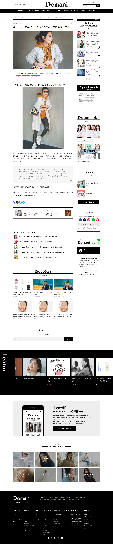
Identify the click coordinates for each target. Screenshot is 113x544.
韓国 (81, 99)
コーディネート (26, 17)
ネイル (25, 528)
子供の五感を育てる (57, 514)
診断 (89, 95)
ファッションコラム (17, 516)
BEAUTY (30, 11)
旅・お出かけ (45, 525)
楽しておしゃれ (91, 101)
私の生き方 (45, 530)
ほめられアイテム (26, 76)
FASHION (21, 11)
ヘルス (44, 521)
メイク (25, 514)
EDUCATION (57, 11)
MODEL (66, 11)
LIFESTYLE (46, 11)
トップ (14, 17)
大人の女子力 (82, 95)
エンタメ (44, 519)
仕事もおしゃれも (93, 97)
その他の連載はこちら (89, 202)
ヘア (25, 519)
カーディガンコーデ (34, 17)
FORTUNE (74, 11)
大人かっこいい (83, 103)
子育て (44, 523)
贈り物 (44, 534)
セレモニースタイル (88, 99)
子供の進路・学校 (56, 523)
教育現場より (55, 519)
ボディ (25, 521)
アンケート (88, 250)
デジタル (37, 519)
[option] (26, 370)
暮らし (44, 514)
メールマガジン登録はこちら (89, 224)
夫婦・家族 (45, 528)
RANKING (91, 11)
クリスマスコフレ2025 (29, 525)
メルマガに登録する (64, 429)
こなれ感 (18, 76)
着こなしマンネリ (83, 93)
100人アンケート (46, 532)
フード (44, 516)
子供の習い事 (55, 521)
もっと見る (88, 79)
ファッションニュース (17, 521)
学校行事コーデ (56, 516)
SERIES (83, 11)
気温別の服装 (82, 101)
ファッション (19, 17)
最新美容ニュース (28, 523)
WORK (37, 11)
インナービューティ (28, 530)
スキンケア (26, 516)
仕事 (37, 516)
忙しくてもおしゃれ (35, 76)
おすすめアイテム (16, 519)
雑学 (37, 514)
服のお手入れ (94, 95)
